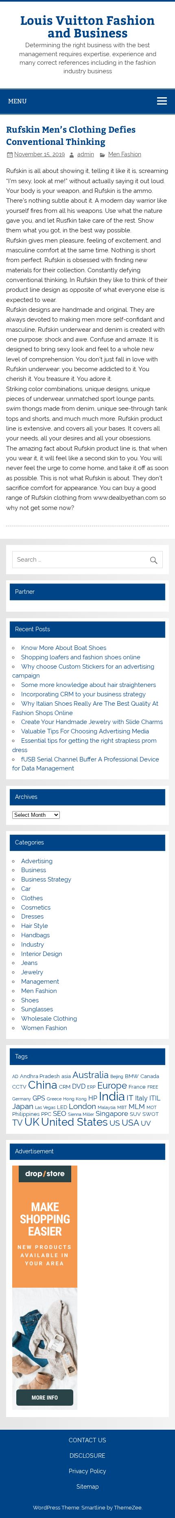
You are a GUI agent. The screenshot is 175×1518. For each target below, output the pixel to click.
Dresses (32, 916)
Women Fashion (44, 1028)
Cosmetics (35, 907)
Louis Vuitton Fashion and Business (87, 25)
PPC (46, 1114)
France (137, 1086)
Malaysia (107, 1107)
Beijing (116, 1076)
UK (31, 1122)
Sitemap (88, 1487)
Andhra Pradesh (40, 1076)
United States (74, 1122)
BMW (132, 1076)
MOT (152, 1107)
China (42, 1084)
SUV (135, 1114)
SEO (59, 1113)
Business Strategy (46, 879)
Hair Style (34, 926)
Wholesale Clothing (49, 1018)
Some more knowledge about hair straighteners (88, 685)
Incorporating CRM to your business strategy (83, 694)
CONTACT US (87, 1441)
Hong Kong (75, 1098)
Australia (90, 1075)
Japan (22, 1106)
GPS (39, 1098)
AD (15, 1076)
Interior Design (41, 954)
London (82, 1106)
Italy (141, 1098)
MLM (137, 1106)
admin (85, 154)
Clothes (32, 898)
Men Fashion (124, 154)
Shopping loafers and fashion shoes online (80, 657)
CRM (64, 1086)
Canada (149, 1076)
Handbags (35, 935)
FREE (152, 1087)
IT (130, 1097)
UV (146, 1123)
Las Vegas (45, 1107)
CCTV (19, 1086)
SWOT (150, 1114)
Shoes (30, 1000)
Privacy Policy (87, 1471)
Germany (21, 1098)
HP (92, 1098)
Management (40, 981)
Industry (32, 944)
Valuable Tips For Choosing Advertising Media (85, 731)
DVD (78, 1086)
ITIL (154, 1098)
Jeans (29, 963)
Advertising (36, 861)
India (112, 1096)
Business (33, 870)
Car (26, 888)
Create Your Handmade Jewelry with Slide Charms (92, 722)
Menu (17, 101)
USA (130, 1123)
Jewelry (32, 972)
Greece (54, 1098)
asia (66, 1076)
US (114, 1122)
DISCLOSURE (87, 1456)
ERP (91, 1087)
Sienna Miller (81, 1114)
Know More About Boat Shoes (63, 648)
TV (17, 1123)
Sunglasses (37, 1009)
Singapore (112, 1113)
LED (62, 1107)
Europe (112, 1085)
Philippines (25, 1114)
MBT (122, 1107)
